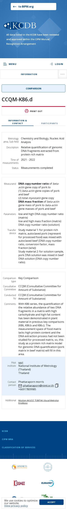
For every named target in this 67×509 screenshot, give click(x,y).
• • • (62, 74)
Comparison (33, 88)
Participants (49, 123)
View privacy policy (16, 506)
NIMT (20, 362)
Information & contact (17, 122)
